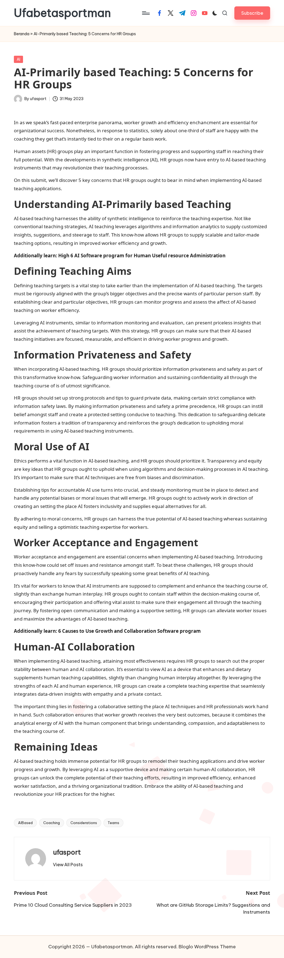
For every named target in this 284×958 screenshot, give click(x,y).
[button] (252, 12)
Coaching (51, 822)
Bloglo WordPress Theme (207, 947)
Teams (113, 822)
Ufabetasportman (62, 13)
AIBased (25, 822)
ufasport (67, 852)
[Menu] (145, 13)
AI (18, 59)
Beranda (21, 33)
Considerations (83, 822)
